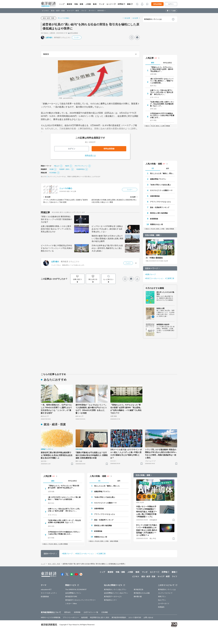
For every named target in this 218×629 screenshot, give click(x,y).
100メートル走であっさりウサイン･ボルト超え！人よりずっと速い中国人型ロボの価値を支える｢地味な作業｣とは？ (126, 454)
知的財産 (84, 617)
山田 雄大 (49, 37)
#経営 (67, 166)
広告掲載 (104, 612)
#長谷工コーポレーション (154, 278)
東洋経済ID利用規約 (119, 617)
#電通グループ (150, 274)
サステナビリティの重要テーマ (161, 190)
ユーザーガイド (163, 603)
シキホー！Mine (71, 603)
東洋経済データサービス (113, 596)
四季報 (120, 4)
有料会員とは (90, 155)
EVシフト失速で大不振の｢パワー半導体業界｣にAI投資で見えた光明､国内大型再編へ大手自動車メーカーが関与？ (146, 530)
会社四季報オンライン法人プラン (116, 593)
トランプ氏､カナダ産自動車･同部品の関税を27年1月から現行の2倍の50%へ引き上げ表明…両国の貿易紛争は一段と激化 (161, 454)
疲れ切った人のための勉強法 (165, 293)
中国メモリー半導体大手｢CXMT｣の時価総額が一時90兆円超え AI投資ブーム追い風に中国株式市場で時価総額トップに (146, 512)
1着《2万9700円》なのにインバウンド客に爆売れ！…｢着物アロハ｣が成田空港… (161, 81)
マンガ (101, 4)
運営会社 (67, 612)
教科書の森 (138, 596)
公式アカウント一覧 (91, 612)
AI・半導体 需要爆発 (154, 258)
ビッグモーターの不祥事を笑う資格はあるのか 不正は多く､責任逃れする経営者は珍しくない (107, 229)
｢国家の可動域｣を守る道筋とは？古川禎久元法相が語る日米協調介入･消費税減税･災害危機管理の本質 (92, 455)
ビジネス (45, 10)
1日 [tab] (153, 168)
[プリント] (137, 37)
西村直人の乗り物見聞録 (159, 213)
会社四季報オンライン (73, 593)
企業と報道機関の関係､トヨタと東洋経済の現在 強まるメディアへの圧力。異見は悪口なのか (56, 229)
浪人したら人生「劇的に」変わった (162, 173)
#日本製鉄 (53, 173)
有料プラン (162, 596)
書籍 (129, 4)
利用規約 (161, 607)
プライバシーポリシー (71, 617)
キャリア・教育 (73, 10)
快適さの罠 (161, 308)
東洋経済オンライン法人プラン (115, 589)
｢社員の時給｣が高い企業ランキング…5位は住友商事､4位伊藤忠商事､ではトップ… (162, 104)
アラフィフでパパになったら (160, 202)
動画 (95, 4)
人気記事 (150, 58)
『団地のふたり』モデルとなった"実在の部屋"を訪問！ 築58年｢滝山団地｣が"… (161, 69)
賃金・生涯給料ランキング (159, 207)
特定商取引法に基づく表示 (99, 617)
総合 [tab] (152, 62)
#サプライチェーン (81, 166)
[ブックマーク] (131, 37)
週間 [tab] (167, 168)
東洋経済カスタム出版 (142, 593)
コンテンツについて (165, 593)
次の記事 (135, 18)
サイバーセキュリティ (49, 593)
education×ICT (46, 589)
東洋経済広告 (138, 589)
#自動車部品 (80, 169)
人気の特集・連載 (154, 164)
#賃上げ (56, 166)
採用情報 (77, 612)
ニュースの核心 (65, 188)
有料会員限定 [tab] (167, 63)
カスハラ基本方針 (134, 617)
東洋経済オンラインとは (153, 19)
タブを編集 (172, 10)
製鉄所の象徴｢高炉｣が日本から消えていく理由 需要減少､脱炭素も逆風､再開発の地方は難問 (107, 238)
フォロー (76, 37)
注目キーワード (151, 268)
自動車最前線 (155, 196)
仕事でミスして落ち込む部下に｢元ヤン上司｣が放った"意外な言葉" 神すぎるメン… (161, 92)
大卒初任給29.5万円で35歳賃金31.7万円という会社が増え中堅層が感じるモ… (162, 115)
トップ (62, 4)
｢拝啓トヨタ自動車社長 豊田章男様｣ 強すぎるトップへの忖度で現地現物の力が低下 (56, 219)
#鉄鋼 (51, 169)
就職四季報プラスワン (158, 179)
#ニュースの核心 (63, 18)
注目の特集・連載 (152, 235)
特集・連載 (78, 4)
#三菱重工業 (169, 278)
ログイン (171, 4)
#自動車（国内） (65, 169)
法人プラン (162, 600)
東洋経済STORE (71, 596)
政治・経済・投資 (58, 10)
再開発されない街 (156, 224)
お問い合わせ (148, 617)
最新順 (69, 4)
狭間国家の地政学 (163, 324)
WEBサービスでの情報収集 (50, 617)
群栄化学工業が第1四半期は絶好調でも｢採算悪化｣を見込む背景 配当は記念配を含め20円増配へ (56, 455)
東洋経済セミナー (110, 600)
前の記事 (127, 18)
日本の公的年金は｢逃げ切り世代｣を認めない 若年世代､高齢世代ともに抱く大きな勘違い (107, 248)
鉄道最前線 (154, 219)
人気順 (88, 4)
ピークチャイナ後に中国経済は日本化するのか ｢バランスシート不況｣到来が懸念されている (56, 248)
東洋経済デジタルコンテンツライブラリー (80, 600)
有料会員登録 (157, 4)
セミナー (110, 4)
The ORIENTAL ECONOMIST (76, 589)
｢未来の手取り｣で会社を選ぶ (160, 185)
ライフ (84, 10)
